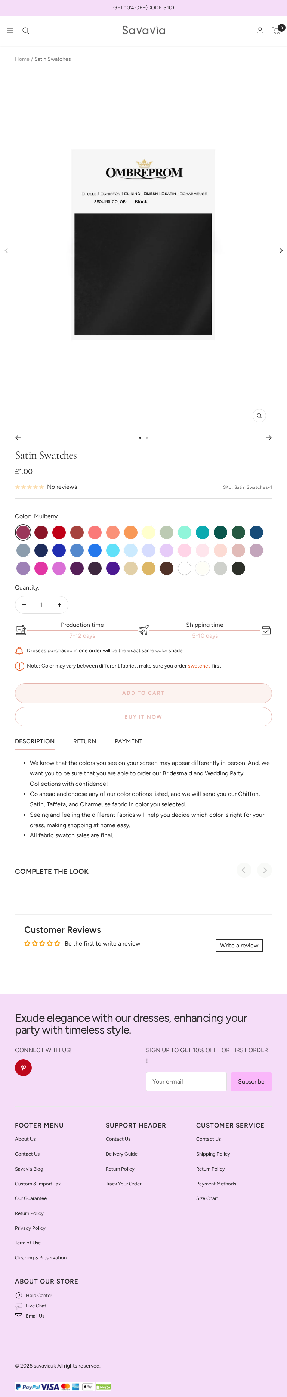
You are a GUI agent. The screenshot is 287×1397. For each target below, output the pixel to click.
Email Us (35, 1316)
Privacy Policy (30, 1228)
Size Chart (207, 1198)
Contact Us (27, 1154)
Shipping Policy (213, 1154)
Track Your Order (123, 1184)
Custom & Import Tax (38, 1184)
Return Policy (29, 1213)
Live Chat (36, 1306)
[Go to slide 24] (147, 438)
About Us (25, 1139)
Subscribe (251, 1081)
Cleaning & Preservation (41, 1257)
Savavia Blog (29, 1169)
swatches (199, 665)
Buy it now (143, 717)
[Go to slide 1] (140, 438)
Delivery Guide (122, 1154)
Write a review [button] (239, 945)
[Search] (25, 30)
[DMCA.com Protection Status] (103, 1387)
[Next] (280, 250)
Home (22, 59)
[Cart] (276, 30)
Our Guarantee (31, 1198)
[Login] (260, 30)
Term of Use (28, 1243)
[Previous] (18, 437)
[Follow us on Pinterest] (23, 1067)
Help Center (39, 1295)
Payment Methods (216, 1184)
